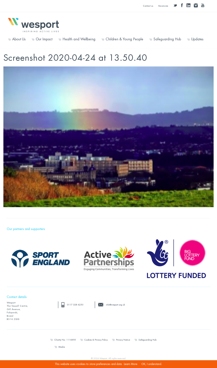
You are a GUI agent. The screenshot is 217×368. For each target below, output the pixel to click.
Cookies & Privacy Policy (96, 340)
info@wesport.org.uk (115, 305)
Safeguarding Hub (167, 39)
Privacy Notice (123, 340)
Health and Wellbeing (79, 39)
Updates (197, 39)
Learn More (130, 364)
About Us (19, 39)
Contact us (148, 6)
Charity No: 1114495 (65, 340)
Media (61, 347)
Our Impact (44, 39)
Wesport (35, 24)
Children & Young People (124, 39)
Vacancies (163, 6)
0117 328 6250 (75, 305)
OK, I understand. (151, 364)
